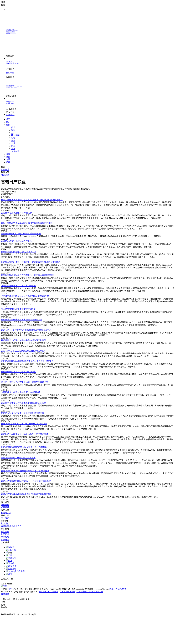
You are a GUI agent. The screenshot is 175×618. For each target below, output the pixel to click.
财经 (13, 130)
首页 (8, 119)
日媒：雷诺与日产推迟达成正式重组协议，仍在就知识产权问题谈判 (32, 200)
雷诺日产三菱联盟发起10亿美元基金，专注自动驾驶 (24, 434)
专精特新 (15, 151)
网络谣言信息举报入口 (11, 526)
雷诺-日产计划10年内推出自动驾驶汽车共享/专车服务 (25, 471)
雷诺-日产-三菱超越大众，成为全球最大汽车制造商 (24, 424)
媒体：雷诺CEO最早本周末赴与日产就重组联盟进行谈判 (26, 223)
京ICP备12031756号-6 (48, 591)
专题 (8, 159)
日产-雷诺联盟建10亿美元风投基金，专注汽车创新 (24, 447)
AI (12, 133)
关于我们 (5, 518)
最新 (13, 140)
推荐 (13, 127)
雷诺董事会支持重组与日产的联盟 (16, 213)
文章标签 (5, 537)
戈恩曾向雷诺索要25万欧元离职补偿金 (18, 286)
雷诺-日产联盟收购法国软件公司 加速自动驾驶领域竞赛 (26, 494)
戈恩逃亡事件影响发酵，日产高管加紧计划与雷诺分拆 (25, 296)
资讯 (8, 125)
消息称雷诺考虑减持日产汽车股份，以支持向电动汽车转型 (27, 275)
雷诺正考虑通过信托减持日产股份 (16, 241)
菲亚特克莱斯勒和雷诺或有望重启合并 (18, 309)
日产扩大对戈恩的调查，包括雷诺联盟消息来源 (22, 413)
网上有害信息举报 (117, 589)
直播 (8, 154)
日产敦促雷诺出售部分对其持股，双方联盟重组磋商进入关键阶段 (30, 262)
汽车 (13, 146)
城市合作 (5, 504)
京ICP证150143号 (67, 591)
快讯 (8, 122)
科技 (13, 149)
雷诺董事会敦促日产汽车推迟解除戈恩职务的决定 (23, 403)
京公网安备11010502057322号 (89, 591)
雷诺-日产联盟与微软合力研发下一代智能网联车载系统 (26, 481)
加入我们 (5, 523)
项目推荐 (15, 135)
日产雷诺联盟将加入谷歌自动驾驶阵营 (18, 371)
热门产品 (5, 534)
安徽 (13, 138)
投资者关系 (6, 513)
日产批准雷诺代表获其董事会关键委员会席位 (21, 319)
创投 (13, 143)
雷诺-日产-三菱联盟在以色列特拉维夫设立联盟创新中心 (26, 330)
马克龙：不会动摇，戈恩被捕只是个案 (24, 382)
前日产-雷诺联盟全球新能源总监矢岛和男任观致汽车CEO (27, 361)
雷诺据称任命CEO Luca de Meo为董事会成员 (21, 233)
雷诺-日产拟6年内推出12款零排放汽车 (18, 457)
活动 (8, 162)
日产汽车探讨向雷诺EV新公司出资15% (18, 252)
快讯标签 (5, 540)
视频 (8, 157)
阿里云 (11, 589)
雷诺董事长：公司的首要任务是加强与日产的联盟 (23, 340)
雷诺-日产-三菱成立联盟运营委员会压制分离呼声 (23, 351)
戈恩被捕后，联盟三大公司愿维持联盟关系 (20, 392)
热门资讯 (5, 531)
